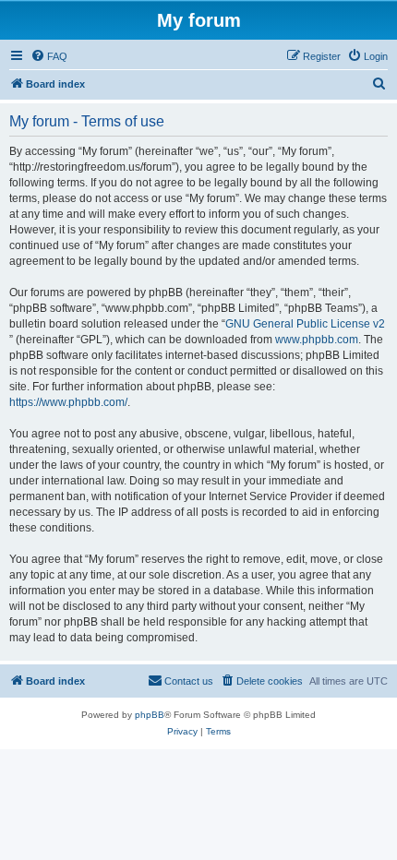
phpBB (149, 715)
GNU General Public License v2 (305, 323)
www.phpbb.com (316, 339)
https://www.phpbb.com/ (68, 402)
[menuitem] (48, 56)
